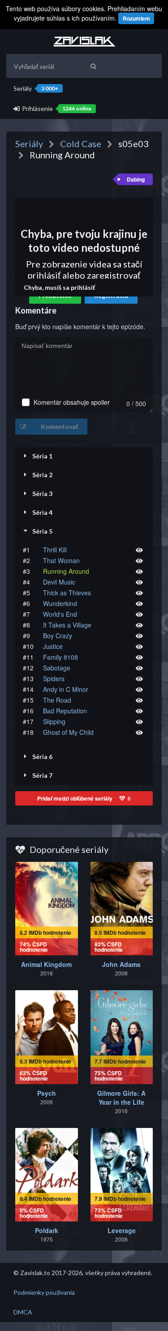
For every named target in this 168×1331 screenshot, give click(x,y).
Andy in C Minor (65, 689)
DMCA (22, 1312)
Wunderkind (60, 603)
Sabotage (56, 667)
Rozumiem (136, 18)
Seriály (35, 88)
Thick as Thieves (67, 592)
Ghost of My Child (68, 732)
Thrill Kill (55, 549)
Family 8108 (60, 657)
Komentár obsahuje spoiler (72, 402)
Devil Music (59, 581)
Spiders (54, 678)
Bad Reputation (65, 710)
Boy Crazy (57, 635)
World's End (60, 614)
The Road (57, 699)
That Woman (61, 560)
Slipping (54, 721)
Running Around (66, 571)
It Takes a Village (67, 624)
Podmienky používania (44, 1292)
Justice (53, 646)
